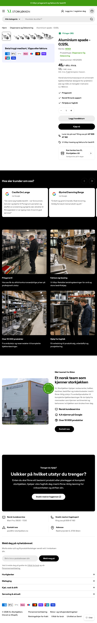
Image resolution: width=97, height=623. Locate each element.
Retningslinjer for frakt (38, 616)
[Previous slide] (84, 181)
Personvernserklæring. (11, 568)
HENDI (68, 49)
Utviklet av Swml (74, 616)
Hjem (4, 28)
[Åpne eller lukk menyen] (3, 11)
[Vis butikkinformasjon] (91, 153)
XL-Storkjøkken (15, 612)
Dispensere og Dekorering (21, 28)
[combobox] (48, 19)
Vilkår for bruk (33, 565)
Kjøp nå (76, 126)
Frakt (68, 72)
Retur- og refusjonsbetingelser (64, 612)
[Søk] (91, 19)
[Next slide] (92, 181)
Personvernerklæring (37, 612)
